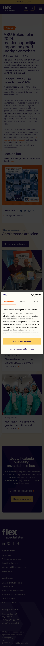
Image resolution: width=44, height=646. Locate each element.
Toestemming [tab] (8, 301)
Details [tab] (22, 301)
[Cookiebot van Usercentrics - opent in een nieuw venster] (31, 295)
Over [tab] (36, 301)
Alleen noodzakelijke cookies (22, 349)
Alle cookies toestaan (22, 341)
